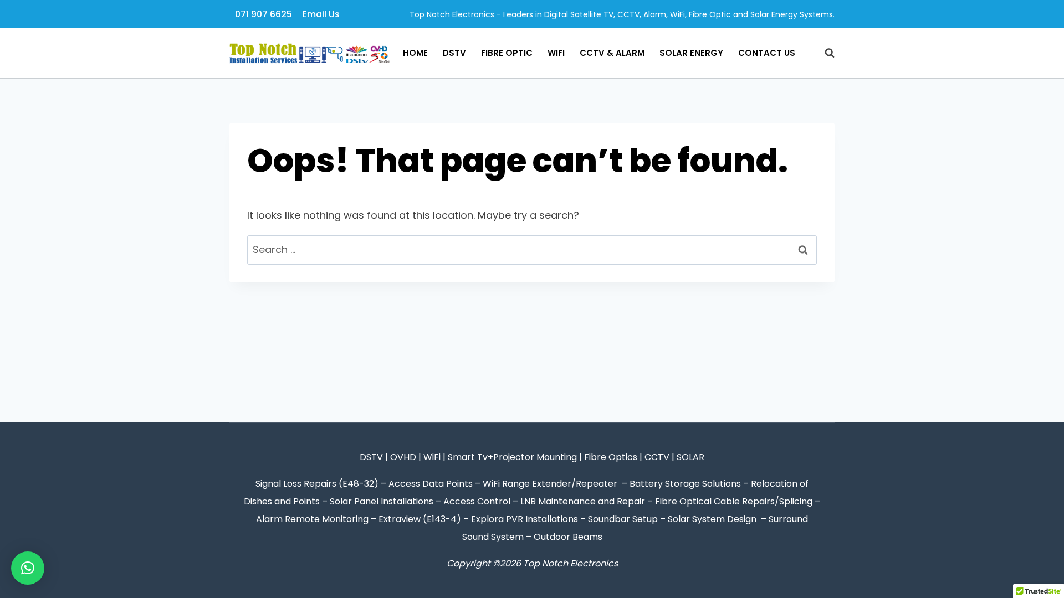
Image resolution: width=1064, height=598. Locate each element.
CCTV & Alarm (612, 53)
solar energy (691, 53)
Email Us (321, 14)
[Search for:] (532, 249)
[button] (27, 568)
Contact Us (766, 53)
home (415, 53)
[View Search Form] (824, 53)
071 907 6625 (263, 14)
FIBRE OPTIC (507, 53)
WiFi (556, 53)
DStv (454, 53)
